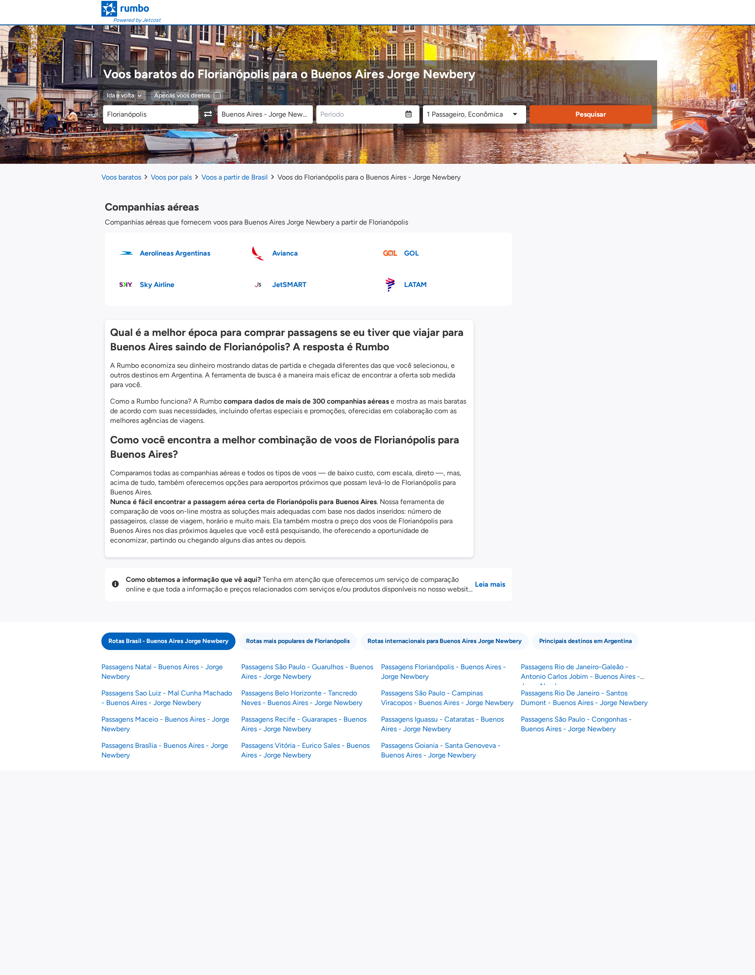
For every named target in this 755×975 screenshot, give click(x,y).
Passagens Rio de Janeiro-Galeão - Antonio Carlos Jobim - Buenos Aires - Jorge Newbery (580, 676)
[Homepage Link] (131, 9)
